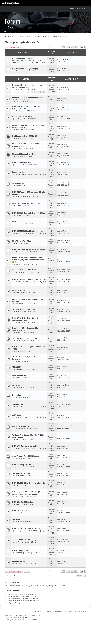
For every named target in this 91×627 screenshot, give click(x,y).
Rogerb (20, 531)
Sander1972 (20, 264)
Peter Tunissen (20, 61)
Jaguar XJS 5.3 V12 (20, 183)
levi (19, 361)
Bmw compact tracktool (21, 163)
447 (32, 92)
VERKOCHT (16, 367)
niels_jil (63, 193)
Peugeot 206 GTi (19, 561)
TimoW (18, 111)
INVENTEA (28, 620)
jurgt (19, 448)
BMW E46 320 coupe (20, 511)
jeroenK (18, 467)
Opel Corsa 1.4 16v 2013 (22, 117)
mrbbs (18, 130)
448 (35, 92)
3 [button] (71, 47)
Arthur (63, 203)
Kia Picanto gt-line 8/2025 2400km (25, 136)
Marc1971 (21, 417)
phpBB (15, 615)
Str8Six (63, 259)
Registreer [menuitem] (71, 9)
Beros (17, 439)
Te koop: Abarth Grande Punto (24, 338)
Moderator (19, 71)
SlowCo (63, 550)
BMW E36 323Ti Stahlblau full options (27, 231)
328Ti (17, 233)
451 (45, 92)
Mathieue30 (19, 252)
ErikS (62, 126)
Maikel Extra (19, 243)
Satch (17, 504)
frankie (63, 436)
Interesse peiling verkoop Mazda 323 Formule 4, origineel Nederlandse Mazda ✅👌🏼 (28, 260)
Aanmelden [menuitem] (82, 9)
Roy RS (18, 101)
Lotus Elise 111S (18, 172)
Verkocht (15, 222)
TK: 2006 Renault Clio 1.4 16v (24, 309)
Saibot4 (20, 397)
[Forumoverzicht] (12, 21)
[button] (63, 47)
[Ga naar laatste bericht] (71, 59)
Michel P (21, 89)
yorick (17, 513)
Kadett (63, 98)
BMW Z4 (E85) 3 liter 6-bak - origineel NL (28, 483)
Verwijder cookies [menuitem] (60, 611)
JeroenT (18, 351)
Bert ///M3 (64, 154)
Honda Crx (16, 395)
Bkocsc (20, 521)
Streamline (19, 387)
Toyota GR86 (17, 404)
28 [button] (82, 47)
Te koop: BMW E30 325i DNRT (24, 270)
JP (61, 415)
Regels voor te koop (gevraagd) (25, 69)
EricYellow (19, 185)
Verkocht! (16, 385)
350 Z (20, 322)
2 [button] (69, 47)
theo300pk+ (22, 553)
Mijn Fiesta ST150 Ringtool (23, 241)
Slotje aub (16, 519)
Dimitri (18, 215)
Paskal (20, 563)
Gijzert (63, 249)
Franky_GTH (22, 272)
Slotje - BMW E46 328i (21, 473)
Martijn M (18, 311)
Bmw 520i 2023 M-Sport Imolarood (26, 529)
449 (39, 92)
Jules (62, 300)
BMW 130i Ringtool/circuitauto (24, 446)
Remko (20, 475)
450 (42, 92)
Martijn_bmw (65, 279)
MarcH (37, 586)
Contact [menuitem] (49, 611)
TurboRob (21, 174)
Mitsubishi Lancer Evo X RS (23, 154)
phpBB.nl (26, 617)
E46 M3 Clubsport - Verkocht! (24, 426)
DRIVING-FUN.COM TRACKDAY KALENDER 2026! (29, 63)
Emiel (62, 172)
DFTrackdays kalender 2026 (23, 59)
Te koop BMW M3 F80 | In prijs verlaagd (28, 540)
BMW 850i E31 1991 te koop (23, 502)
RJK (17, 485)
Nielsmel (21, 165)
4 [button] (74, 47)
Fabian (18, 138)
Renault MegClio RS (20, 551)
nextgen (36, 620)
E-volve (20, 304)
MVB (19, 281)
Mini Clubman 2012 (20, 376)
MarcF (32, 586)
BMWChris (21, 196)
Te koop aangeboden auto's (22, 42)
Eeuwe (63, 395)
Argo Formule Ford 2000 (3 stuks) (25, 456)
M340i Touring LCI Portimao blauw (26, 203)
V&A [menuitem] (4, 31)
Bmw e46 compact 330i (21, 465)
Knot (62, 107)
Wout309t (64, 87)
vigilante (53, 586)
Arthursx (20, 496)
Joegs (20, 119)
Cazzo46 (18, 205)
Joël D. (18, 148)
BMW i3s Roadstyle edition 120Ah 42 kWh (29, 279)
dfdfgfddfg (16, 415)
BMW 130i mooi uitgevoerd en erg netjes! (29, 250)
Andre (17, 406)
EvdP (22, 586)
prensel (20, 458)
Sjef (17, 156)
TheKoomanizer (23, 428)
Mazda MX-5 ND (18, 290)
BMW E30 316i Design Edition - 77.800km (28, 213)
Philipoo (18, 292)
